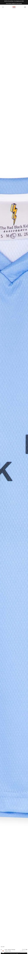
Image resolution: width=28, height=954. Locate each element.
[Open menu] (3, 7)
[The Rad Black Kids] (14, 7)
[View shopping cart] (25, 7)
